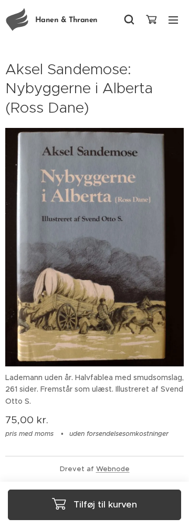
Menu (173, 19)
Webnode (113, 468)
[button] (129, 19)
